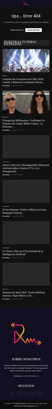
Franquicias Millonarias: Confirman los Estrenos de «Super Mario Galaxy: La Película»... (24, 123)
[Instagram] (19, 393)
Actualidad (6, 206)
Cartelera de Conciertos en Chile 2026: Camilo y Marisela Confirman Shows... (23, 81)
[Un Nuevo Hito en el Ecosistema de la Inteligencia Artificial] (26, 232)
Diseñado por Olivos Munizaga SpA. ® (26, 406)
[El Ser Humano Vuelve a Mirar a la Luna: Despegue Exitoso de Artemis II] (26, 191)
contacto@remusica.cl (31, 376)
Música (5, 76)
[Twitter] (32, 394)
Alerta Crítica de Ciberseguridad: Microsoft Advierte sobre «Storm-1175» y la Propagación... (26, 168)
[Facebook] (12, 394)
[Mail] (26, 394)
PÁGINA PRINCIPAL (33, 30)
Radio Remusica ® (21, 403)
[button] (4, 3)
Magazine (5, 117)
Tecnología (6, 162)
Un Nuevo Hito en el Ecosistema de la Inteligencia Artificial (23, 253)
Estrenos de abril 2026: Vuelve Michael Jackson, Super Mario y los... (24, 294)
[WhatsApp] (39, 394)
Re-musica (6, 85)
